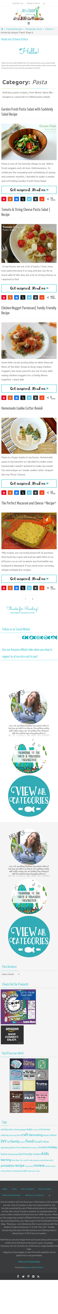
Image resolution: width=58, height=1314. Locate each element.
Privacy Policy (33, 3)
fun (36, 1141)
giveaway (5, 1147)
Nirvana (28, 1267)
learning (6, 1160)
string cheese (6, 1171)
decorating (36, 1135)
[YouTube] (54, 640)
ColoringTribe (14, 1135)
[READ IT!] (29, 190)
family (14, 1141)
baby (29, 1129)
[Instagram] (46, 640)
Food (14, 1189)
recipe (19, 1165)
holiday (52, 1147)
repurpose (29, 1166)
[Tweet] (23, 199)
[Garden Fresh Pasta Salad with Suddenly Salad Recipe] (29, 142)
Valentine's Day (34, 1171)
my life (26, 1160)
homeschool (13, 1154)
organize (36, 1160)
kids (45, 1153)
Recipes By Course (34, 29)
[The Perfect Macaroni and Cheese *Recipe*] (29, 531)
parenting (44, 1160)
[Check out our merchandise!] (29, 1085)
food (29, 1141)
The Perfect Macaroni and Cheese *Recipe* (28, 503)
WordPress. (38, 1267)
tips (25, 1170)
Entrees (48, 29)
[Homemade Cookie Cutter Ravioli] (29, 436)
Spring (53, 1166)
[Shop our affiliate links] (12, 1044)
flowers (22, 1142)
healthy (43, 1147)
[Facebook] (25, 640)
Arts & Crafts (27, 1189)
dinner (53, 1135)
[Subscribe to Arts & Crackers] (29, 755)
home (4, 1154)
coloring (5, 1135)
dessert (46, 1135)
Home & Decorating (11, 1195)
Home (4, 1189)
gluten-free (14, 1147)
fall (8, 1142)
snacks (48, 1166)
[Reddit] (42, 199)
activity (4, 1129)
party (51, 1160)
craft (25, 1135)
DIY (4, 1141)
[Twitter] (32, 640)
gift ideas (43, 1141)
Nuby (31, 1160)
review (39, 1165)
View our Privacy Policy (29, 1261)
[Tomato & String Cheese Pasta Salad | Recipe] (29, 243)
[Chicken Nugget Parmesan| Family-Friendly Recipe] (29, 340)
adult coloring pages (17, 1129)
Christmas (44, 1129)
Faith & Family (45, 1189)
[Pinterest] (39, 640)
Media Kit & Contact (34, 1195)
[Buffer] (35, 199)
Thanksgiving (17, 1171)
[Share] (16, 199)
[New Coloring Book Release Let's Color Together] (18, 1023)
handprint (34, 1148)
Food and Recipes (14, 29)
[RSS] (38, 1276)
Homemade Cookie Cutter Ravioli (22, 408)
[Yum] (10, 199)
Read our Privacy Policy (14, 39)
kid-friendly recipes (30, 1154)
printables (7, 1166)
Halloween (25, 1147)
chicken (36, 1130)
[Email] (29, 199)
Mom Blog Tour (17, 1160)
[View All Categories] (29, 796)
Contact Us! (17, 3)
